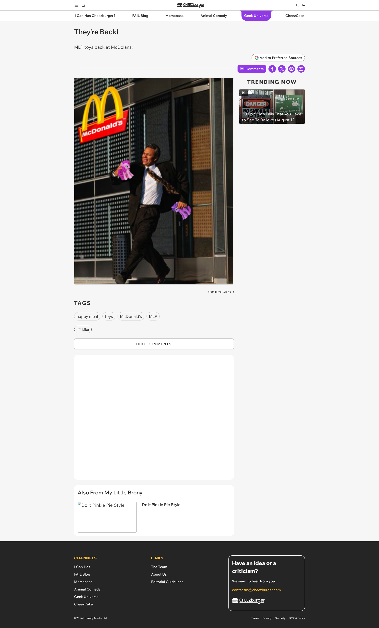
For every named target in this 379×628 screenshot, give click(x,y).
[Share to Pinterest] (291, 69)
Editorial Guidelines (167, 582)
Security (280, 618)
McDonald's (131, 316)
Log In (300, 5)
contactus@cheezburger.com (256, 590)
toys (109, 316)
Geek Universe (86, 596)
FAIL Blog (82, 574)
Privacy (267, 618)
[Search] (83, 5)
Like (85, 329)
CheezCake (83, 604)
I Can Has (82, 567)
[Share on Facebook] (272, 69)
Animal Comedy (87, 589)
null (230, 291)
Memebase (83, 582)
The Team (159, 567)
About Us (159, 574)
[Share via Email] (301, 69)
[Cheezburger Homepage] (191, 5)
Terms (255, 618)
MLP (153, 316)
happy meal (87, 316)
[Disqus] (154, 419)
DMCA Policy (297, 618)
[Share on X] (282, 69)
